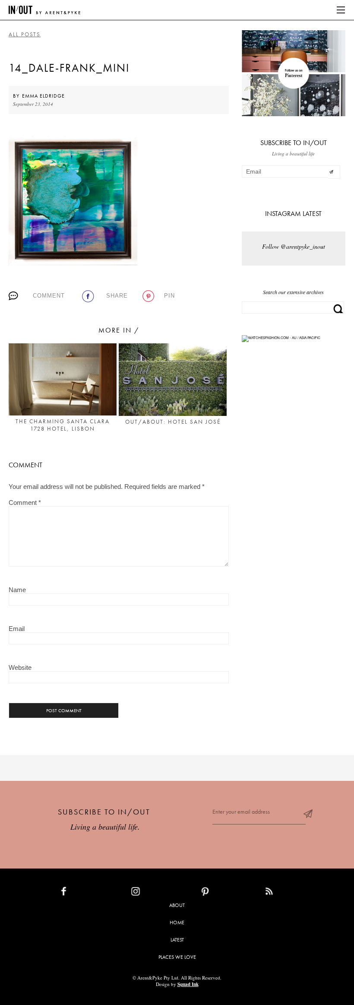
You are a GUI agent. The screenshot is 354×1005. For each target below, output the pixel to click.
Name (17, 589)
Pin (169, 295)
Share (117, 295)
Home (177, 922)
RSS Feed (286, 893)
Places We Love (177, 957)
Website (20, 667)
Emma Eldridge (43, 95)
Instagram (155, 893)
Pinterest (223, 893)
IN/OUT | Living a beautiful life (44, 10)
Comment (49, 295)
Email (17, 628)
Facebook (83, 893)
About (177, 905)
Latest (177, 939)
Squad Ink (188, 984)
